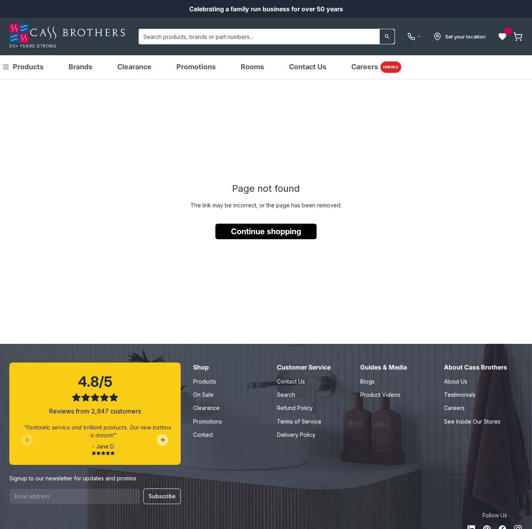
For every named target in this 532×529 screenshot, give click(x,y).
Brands (80, 67)
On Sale (203, 394)
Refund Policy (295, 408)
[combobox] (267, 36)
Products (28, 67)
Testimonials (460, 394)
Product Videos (380, 394)
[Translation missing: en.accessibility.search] (387, 36)
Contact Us (307, 67)
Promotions (196, 67)
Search (286, 394)
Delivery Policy (296, 434)
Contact (203, 434)
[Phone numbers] (414, 36)
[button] (502, 36)
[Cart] (518, 36)
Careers (374, 67)
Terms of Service (299, 421)
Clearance (134, 67)
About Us (455, 381)
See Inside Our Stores (472, 421)
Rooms (252, 67)
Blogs (367, 381)
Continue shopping (266, 231)
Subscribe (162, 496)
